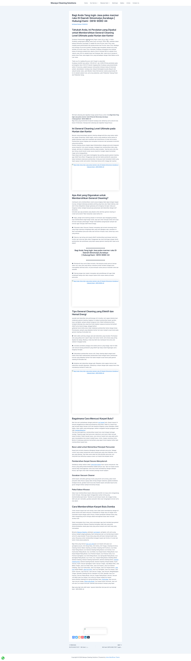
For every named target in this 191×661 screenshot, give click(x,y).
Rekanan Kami (104, 3)
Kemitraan (115, 3)
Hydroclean (105, 579)
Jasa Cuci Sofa (87, 569)
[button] (97, 3)
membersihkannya (80, 430)
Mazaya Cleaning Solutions (63, 3)
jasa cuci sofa (90, 544)
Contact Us (136, 3)
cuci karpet (101, 422)
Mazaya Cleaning (82, 532)
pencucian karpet (96, 464)
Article (128, 3)
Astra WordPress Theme (113, 657)
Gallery (122, 3)
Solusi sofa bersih (89, 581)
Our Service (93, 3)
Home (86, 3)
